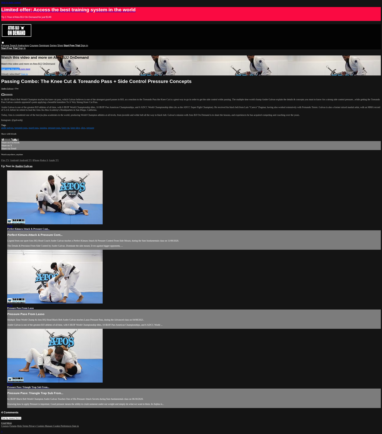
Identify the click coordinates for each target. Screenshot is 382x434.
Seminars (44, 45)
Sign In (22, 48)
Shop (60, 45)
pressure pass (54, 128)
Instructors (23, 45)
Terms (25, 426)
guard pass (33, 128)
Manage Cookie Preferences (58, 426)
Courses (34, 45)
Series (53, 45)
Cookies (41, 426)
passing (43, 128)
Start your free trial (10, 69)
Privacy (33, 426)
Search (14, 45)
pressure (90, 128)
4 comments (7, 94)
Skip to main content (11, 2)
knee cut (65, 128)
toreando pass (20, 128)
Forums (5, 45)
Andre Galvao (7, 88)
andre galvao (7, 128)
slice (83, 128)
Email (16, 139)
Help (19, 426)
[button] (3, 43)
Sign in (84, 45)
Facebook (6, 139)
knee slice (75, 128)
